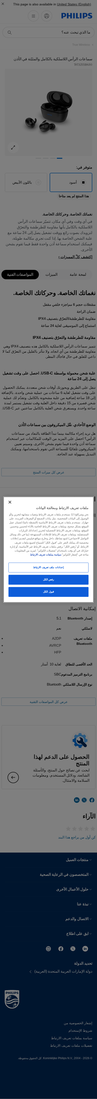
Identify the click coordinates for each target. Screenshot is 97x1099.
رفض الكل (48, 579)
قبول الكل (48, 591)
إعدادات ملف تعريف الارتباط (48, 567)
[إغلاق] (10, 502)
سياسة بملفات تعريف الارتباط (45, 554)
